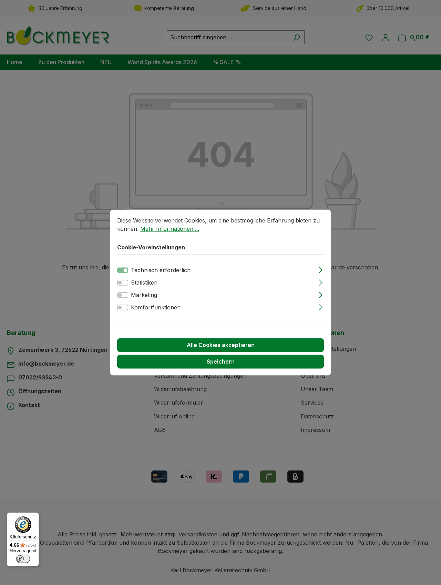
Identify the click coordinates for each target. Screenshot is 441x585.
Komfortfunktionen (156, 307)
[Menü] (35, 517)
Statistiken (144, 282)
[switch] (122, 283)
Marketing (144, 295)
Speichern (221, 361)
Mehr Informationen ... (169, 228)
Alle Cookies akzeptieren (221, 345)
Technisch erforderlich (161, 270)
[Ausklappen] (320, 269)
